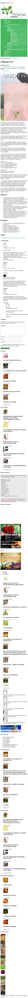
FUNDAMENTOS (8, 22)
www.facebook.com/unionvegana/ (9, 165)
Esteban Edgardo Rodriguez (9, 277)
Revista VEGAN (7, 738)
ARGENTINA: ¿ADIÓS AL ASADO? (13, 664)
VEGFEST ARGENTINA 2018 (12, 360)
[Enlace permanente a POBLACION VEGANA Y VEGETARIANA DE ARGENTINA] (5, 580)
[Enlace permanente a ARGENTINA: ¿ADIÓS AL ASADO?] (5, 662)
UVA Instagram (6, 740)
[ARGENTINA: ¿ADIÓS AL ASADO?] (3, 948)
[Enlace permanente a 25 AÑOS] (5, 682)
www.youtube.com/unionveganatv (9, 164)
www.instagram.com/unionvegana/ (9, 167)
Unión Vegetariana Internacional (10, 744)
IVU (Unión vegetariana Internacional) (13, 189)
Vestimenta (12, 35)
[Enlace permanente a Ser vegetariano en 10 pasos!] (5, 614)
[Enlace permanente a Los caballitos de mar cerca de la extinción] (5, 368)
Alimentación (13, 32)
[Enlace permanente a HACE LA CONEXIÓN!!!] (5, 672)
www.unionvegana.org (8, 162)
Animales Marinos (14, 40)
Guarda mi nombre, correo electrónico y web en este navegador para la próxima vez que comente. (13, 345)
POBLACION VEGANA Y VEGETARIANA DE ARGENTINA (13, 583)
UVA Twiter (6, 743)
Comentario (3, 325)
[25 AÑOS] (3, 958)
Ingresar (3, 996)
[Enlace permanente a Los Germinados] (5, 625)
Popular (5, 571)
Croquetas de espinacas (9, 916)
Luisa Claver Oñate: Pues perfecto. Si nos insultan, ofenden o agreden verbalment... (14, 723)
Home (2, 58)
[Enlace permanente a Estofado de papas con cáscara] (5, 388)
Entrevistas (9, 27)
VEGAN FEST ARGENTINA (13, 24)
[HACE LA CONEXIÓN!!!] (3, 953)
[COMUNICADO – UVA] (3, 974)
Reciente (5, 573)
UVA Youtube (6, 739)
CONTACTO (6, 56)
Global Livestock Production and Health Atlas (10, 500)
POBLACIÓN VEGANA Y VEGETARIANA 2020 (14, 29)
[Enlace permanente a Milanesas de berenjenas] (5, 903)
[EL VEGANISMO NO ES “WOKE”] (3, 968)
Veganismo (9, 28)
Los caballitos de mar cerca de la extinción (15, 370)
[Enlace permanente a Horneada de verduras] (5, 892)
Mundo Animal (13, 41)
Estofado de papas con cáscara (11, 391)
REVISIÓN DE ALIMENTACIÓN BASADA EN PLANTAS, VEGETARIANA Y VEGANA (13, 418)
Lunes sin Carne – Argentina (9, 747)
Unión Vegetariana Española (9, 745)
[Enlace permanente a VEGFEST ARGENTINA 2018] (5, 357)
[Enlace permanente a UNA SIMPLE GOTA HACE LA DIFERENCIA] (5, 636)
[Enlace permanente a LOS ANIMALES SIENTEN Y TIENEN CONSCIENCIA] (5, 427)
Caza (11, 37)
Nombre (2, 336)
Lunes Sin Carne (7, 54)
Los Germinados (8, 628)
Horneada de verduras (9, 895)
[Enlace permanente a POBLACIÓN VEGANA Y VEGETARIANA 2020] (5, 439)
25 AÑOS (6, 685)
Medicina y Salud (11, 29)
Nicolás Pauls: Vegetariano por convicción (15, 607)
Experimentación (14, 36)
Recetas (8, 48)
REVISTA (6, 53)
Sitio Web (3, 342)
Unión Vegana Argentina (8, 737)
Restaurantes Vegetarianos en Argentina (15, 49)
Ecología (9, 45)
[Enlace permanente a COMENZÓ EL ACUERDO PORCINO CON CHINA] (5, 463)
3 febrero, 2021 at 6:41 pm (9, 268)
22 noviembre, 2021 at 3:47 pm (10, 294)
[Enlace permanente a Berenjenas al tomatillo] (5, 378)
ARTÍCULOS (7, 26)
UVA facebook (6, 742)
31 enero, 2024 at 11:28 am (12, 308)
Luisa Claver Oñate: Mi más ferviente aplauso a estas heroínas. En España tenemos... (14, 716)
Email (2, 339)
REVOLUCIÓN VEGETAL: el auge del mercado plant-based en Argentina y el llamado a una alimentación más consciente (15, 652)
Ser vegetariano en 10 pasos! (11, 617)
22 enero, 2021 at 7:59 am (8, 248)
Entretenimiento (13, 33)
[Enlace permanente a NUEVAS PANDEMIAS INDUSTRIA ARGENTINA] (5, 451)
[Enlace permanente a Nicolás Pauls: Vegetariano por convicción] (5, 604)
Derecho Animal (10, 31)
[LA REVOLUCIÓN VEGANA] (3, 989)
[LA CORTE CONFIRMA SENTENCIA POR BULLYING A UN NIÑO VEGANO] (3, 994)
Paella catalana (7, 885)
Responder (5, 262)
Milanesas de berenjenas (10, 905)
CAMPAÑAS (6, 50)
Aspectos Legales (14, 39)
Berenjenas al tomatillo (9, 381)
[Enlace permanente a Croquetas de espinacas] (5, 913)
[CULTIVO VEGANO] (3, 979)
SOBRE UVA (7, 20)
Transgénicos (10, 43)
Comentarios (6, 574)
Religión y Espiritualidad (12, 44)
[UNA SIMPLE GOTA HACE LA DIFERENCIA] (3, 938)
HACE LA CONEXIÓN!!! (10, 675)
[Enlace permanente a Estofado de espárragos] (5, 399)
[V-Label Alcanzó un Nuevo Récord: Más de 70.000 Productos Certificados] (3, 984)
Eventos (5, 23)
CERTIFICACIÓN (8, 52)
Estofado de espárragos (9, 402)
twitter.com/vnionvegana (8, 166)
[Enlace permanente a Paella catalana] (5, 882)
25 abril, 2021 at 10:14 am (9, 278)
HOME (5, 19)
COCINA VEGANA (8, 47)
